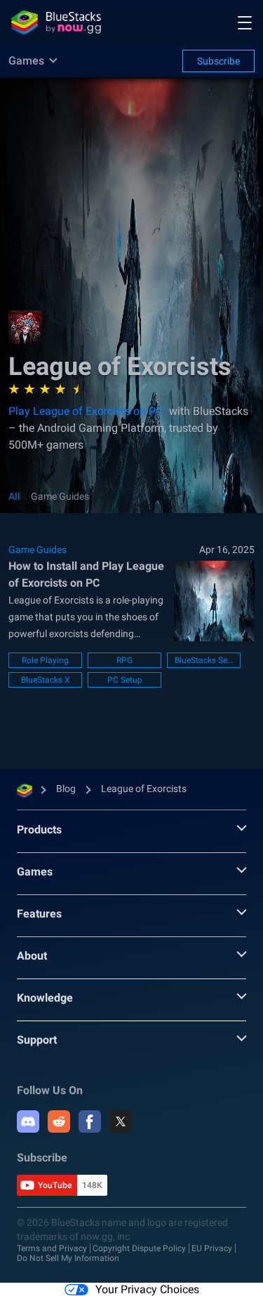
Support (37, 1039)
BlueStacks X (45, 680)
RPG (124, 660)
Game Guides (60, 496)
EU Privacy (211, 1248)
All (14, 496)
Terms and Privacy (52, 1248)
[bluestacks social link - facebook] (90, 1121)
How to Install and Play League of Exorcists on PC (86, 574)
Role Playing (45, 660)
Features (39, 913)
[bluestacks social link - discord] (28, 1121)
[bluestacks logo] (56, 22)
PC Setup (124, 680)
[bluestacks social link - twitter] (120, 1121)
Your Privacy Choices (147, 1289)
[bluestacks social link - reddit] (59, 1121)
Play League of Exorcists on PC (85, 411)
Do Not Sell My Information (68, 1258)
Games (35, 871)
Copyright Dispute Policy (139, 1248)
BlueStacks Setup (204, 660)
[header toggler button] (245, 22)
